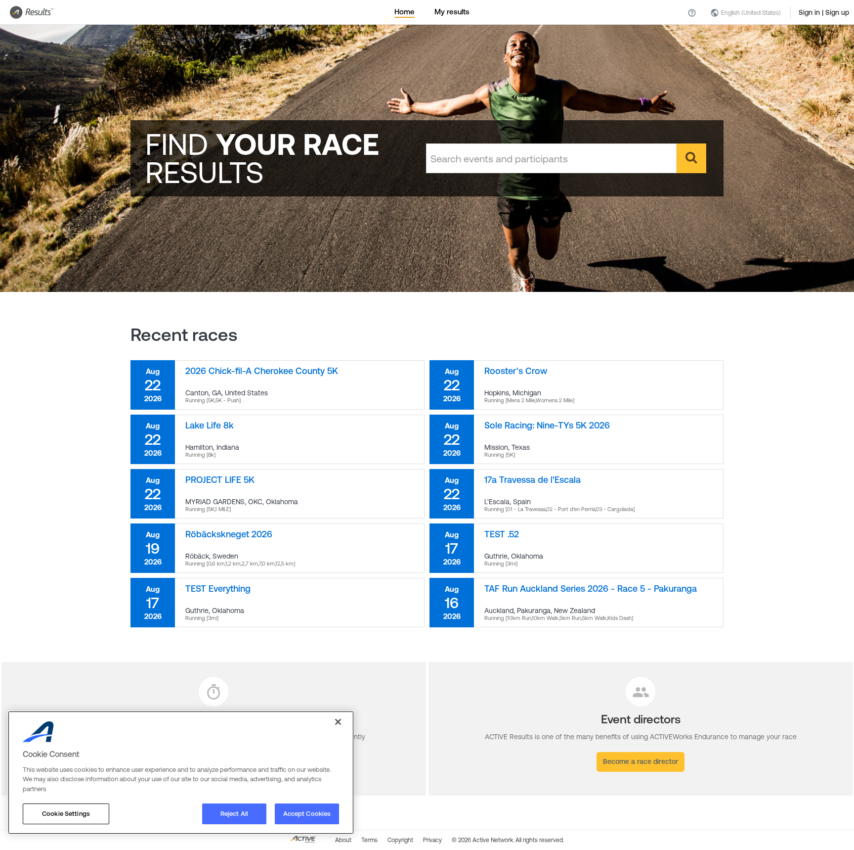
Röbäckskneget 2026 (228, 534)
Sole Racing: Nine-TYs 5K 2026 (547, 425)
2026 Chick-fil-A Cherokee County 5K (261, 371)
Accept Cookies (307, 813)
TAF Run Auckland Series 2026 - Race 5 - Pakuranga (590, 588)
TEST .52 (501, 534)
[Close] (338, 722)
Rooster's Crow (515, 371)
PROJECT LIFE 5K (220, 479)
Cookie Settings (66, 813)
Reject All (234, 813)
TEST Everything (218, 588)
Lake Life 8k (209, 425)
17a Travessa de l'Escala (532, 479)
